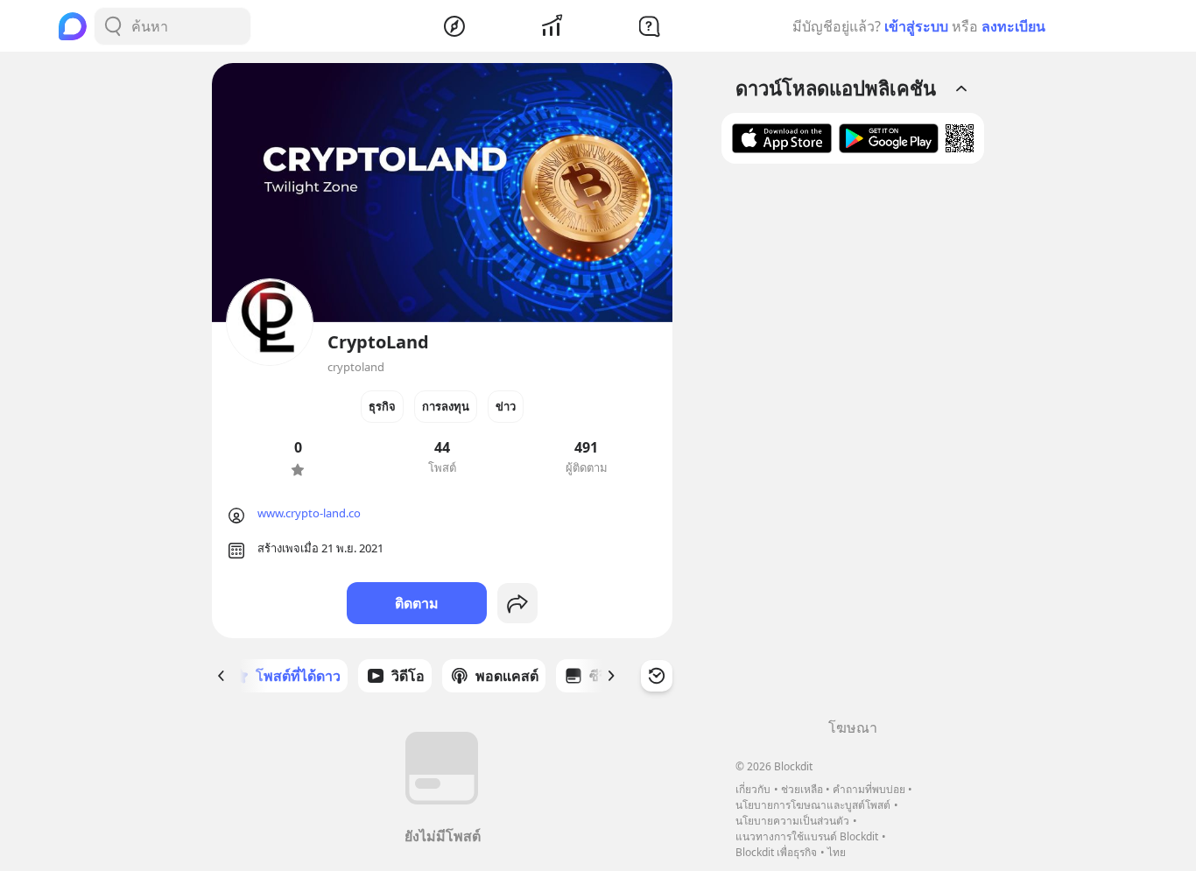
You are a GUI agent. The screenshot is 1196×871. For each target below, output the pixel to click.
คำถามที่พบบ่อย (869, 789)
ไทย (836, 852)
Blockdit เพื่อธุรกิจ (776, 852)
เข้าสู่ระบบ (916, 26)
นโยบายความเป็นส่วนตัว (792, 820)
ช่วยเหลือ (802, 789)
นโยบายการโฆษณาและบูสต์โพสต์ (812, 804)
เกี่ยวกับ (752, 789)
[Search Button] (113, 26)
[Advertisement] (852, 447)
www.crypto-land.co (309, 513)
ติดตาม (417, 603)
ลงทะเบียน (1013, 26)
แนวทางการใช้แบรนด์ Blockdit (806, 836)
